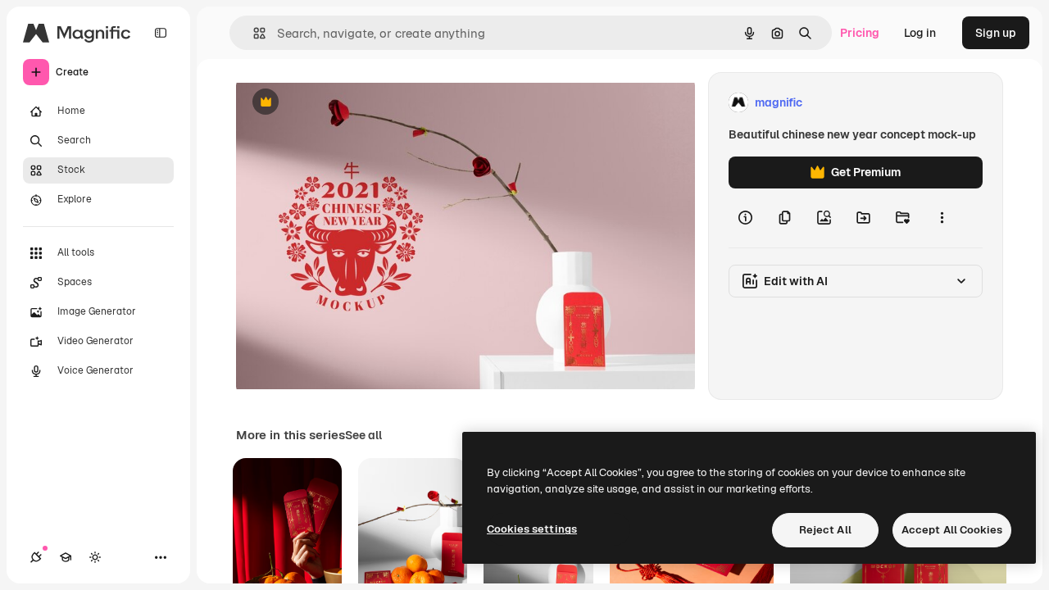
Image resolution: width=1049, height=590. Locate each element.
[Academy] (65, 557)
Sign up (995, 32)
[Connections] (36, 557)
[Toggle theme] (95, 557)
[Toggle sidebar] (161, 33)
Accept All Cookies (951, 530)
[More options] (941, 218)
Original (341, 103)
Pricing (859, 32)
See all (363, 435)
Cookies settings (532, 529)
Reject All (825, 530)
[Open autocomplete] (252, 33)
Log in (920, 32)
